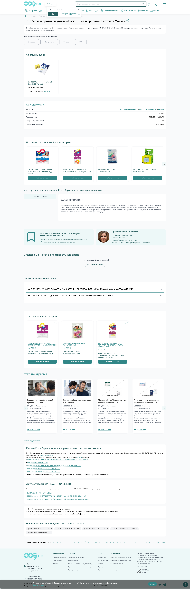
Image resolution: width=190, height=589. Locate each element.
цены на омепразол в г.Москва (96, 529)
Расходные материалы (148, 109)
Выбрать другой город (71, 14)
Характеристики (40, 197)
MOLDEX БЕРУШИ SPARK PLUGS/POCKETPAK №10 (71, 353)
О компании (102, 557)
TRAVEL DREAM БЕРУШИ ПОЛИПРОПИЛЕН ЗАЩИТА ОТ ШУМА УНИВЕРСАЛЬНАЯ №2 (111, 355)
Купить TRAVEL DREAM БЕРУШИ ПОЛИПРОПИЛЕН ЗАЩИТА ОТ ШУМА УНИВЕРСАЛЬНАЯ (110, 345)
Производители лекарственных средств (81, 567)
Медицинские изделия (129, 109)
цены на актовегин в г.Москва (68, 529)
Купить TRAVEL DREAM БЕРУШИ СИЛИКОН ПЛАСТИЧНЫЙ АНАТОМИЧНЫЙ (42, 344)
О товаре (31, 42)
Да (53, 14)
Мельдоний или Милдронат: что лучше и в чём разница (112, 401)
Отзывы (66, 42)
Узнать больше (38, 585)
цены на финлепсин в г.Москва (40, 529)
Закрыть (152, 584)
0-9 (163, 542)
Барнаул (47, 91)
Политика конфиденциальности (121, 560)
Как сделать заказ (117, 563)
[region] (95, 43)
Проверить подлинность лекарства (80, 570)
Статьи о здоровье (59, 557)
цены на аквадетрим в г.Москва (124, 529)
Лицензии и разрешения (119, 567)
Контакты (101, 563)
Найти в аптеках (42, 178)
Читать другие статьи (33, 441)
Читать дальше (33, 429)
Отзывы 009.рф (103, 560)
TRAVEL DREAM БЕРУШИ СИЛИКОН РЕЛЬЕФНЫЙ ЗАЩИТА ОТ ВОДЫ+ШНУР (77, 171)
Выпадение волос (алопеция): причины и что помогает (40, 401)
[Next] (164, 164)
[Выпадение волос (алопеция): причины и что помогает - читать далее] (41, 388)
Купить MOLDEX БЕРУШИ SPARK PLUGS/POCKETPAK (74, 344)
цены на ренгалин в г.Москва (39, 532)
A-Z (158, 542)
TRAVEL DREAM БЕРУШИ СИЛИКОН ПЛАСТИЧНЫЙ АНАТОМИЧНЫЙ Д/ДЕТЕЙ (40, 172)
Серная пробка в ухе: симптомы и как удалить (77, 401)
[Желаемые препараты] (157, 4)
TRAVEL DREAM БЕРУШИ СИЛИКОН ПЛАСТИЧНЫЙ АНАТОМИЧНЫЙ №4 (40, 353)
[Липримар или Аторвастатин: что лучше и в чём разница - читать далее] (148, 388)
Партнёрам (101, 567)
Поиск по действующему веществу (80, 563)
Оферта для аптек (117, 570)
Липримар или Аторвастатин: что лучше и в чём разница (146, 401)
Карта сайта (102, 570)
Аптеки (55, 563)
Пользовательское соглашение (121, 557)
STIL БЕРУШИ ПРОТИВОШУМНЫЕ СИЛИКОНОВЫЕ (145, 171)
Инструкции (49, 42)
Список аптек (57, 560)
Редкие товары (73, 560)
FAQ (80, 42)
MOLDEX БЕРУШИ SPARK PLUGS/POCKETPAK (106, 171)
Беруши (161, 109)
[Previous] (26, 408)
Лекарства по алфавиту (76, 557)
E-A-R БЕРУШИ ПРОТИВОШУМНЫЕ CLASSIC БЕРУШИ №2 (40, 83)
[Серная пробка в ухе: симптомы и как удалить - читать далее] (77, 388)
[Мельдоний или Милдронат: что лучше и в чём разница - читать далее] (112, 388)
